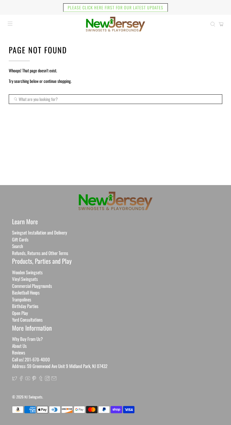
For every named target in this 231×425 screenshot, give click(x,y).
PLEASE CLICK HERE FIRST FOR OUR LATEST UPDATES (115, 7)
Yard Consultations (27, 319)
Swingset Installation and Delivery (39, 232)
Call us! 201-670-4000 (31, 359)
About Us (19, 345)
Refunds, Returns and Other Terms (40, 253)
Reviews (18, 352)
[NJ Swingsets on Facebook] (21, 379)
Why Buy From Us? (27, 338)
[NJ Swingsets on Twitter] (14, 379)
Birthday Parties (25, 306)
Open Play (20, 313)
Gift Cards (20, 239)
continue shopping (57, 81)
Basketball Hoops (26, 292)
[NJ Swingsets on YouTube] (27, 379)
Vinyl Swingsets (25, 278)
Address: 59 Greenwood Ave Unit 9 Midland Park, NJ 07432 (59, 366)
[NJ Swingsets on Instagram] (47, 379)
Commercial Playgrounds (32, 285)
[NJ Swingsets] (115, 24)
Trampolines (21, 299)
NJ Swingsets (33, 397)
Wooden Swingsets (27, 272)
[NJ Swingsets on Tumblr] (40, 379)
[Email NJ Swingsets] (54, 379)
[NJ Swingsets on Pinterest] (34, 379)
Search (17, 246)
